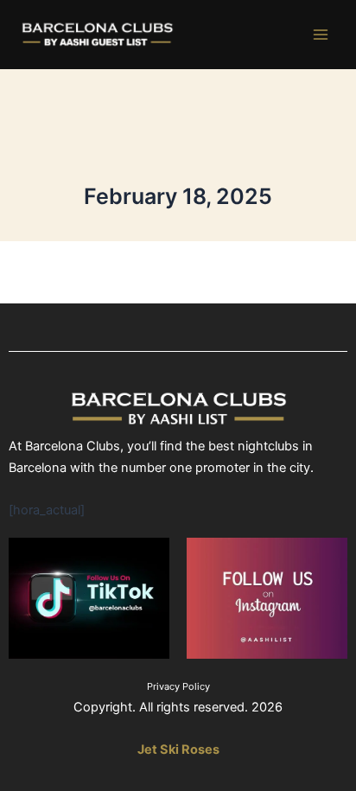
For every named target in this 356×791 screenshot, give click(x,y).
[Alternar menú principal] (320, 34)
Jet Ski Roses (178, 749)
